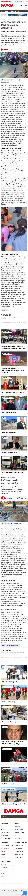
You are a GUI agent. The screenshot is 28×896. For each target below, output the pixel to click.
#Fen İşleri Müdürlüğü (12, 645)
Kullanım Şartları (5, 838)
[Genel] (14, 423)
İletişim (3, 829)
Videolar (3, 857)
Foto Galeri (13, 1)
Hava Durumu (19, 854)
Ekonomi (17, 838)
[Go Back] (25, 893)
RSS (4, 890)
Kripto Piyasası (19, 851)
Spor (16, 835)
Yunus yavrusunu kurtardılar (12, 764)
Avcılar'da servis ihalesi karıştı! (12, 472)
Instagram (4, 867)
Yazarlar (3, 851)
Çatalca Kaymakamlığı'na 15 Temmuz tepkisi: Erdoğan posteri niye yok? (13, 370)
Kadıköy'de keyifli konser (10, 784)
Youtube (3, 873)
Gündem (17, 826)
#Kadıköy (4, 310)
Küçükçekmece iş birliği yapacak (13, 392)
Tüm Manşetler (5, 848)
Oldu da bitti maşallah (9, 682)
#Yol (3, 645)
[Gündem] (14, 443)
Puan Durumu (19, 857)
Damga (4, 19)
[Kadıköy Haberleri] (14, 774)
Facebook (3, 864)
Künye (2, 826)
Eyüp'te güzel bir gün (9, 702)
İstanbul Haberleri (10, 19)
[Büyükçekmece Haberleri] (14, 794)
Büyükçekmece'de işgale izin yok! (13, 804)
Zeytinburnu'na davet (9, 412)
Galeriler (3, 854)
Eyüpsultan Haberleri (11, 477)
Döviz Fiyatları (19, 845)
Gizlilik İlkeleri (4, 835)
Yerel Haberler (19, 829)
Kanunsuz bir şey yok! (9, 452)
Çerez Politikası (5, 832)
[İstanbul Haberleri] (14, 337)
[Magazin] (14, 732)
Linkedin (3, 876)
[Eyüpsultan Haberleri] (14, 672)
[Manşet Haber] (14, 463)
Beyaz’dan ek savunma (9, 432)
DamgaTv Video (21, 1)
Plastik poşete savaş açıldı (11, 722)
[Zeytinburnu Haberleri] (14, 403)
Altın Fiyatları (18, 848)
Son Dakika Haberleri (7, 845)
